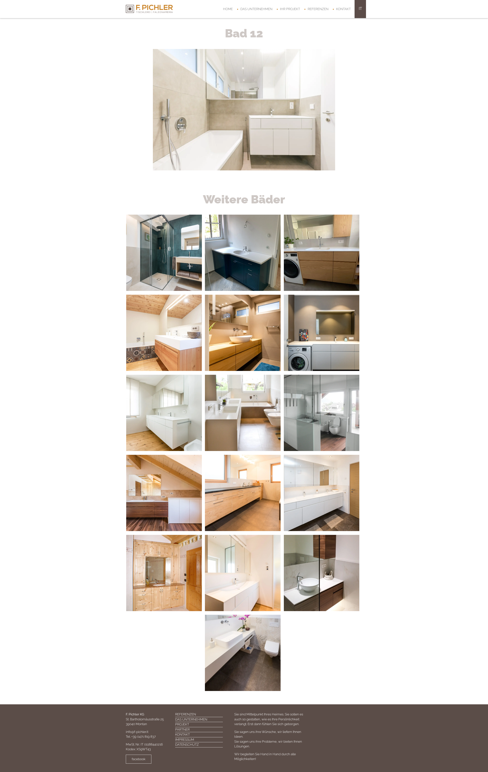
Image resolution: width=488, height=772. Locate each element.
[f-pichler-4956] (244, 109)
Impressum (184, 740)
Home (228, 9)
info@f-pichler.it (137, 732)
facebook (138, 759)
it (360, 8)
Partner (182, 729)
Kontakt (343, 9)
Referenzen (318, 9)
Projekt (182, 724)
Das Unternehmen (256, 9)
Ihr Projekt (290, 9)
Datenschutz (187, 744)
